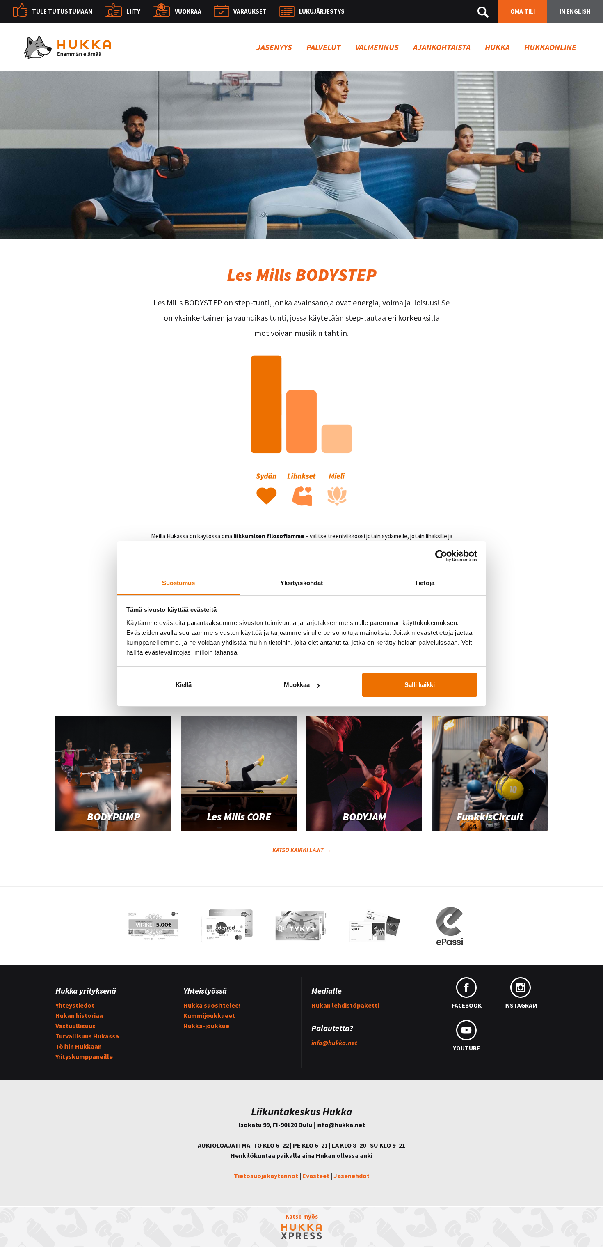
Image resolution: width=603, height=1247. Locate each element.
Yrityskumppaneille (84, 1056)
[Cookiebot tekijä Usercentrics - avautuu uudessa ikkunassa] (441, 556)
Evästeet (315, 1175)
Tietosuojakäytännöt (266, 1175)
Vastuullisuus (75, 1026)
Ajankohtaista (442, 47)
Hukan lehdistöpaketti (345, 1005)
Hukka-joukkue (206, 1026)
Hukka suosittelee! (212, 1005)
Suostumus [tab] (178, 582)
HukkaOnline (550, 47)
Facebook (467, 1005)
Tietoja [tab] (424, 582)
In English (575, 11)
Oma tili (522, 11)
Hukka (497, 47)
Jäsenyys (274, 47)
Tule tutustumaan (62, 11)
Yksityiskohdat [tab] (301, 582)
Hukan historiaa (79, 1015)
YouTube (466, 1048)
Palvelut (323, 47)
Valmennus (377, 47)
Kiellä (184, 684)
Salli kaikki (419, 684)
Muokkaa (297, 684)
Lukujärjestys (322, 11)
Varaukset (250, 11)
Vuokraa (188, 11)
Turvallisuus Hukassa (87, 1036)
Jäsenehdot (351, 1175)
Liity (133, 11)
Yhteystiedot (74, 1005)
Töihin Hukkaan (78, 1046)
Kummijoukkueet (209, 1015)
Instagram (520, 1005)
